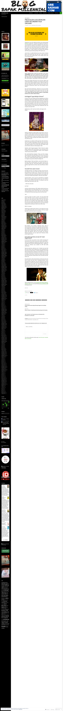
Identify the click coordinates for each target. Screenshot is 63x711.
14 (3, 404)
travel (3, 626)
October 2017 (3, 297)
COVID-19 (3, 594)
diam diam (3, 595)
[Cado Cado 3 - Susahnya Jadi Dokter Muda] (8, 510)
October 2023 (3, 217)
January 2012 (3, 379)
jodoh (7, 605)
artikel (6, 585)
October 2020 (3, 254)
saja (8, 623)
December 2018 (3, 280)
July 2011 (2, 386)
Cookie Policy (20, 709)
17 (6, 404)
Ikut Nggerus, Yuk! (4, 73)
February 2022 (3, 235)
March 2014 (3, 348)
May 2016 (2, 317)
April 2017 (2, 304)
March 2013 (3, 362)
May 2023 (2, 221)
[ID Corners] (5, 475)
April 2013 (2, 361)
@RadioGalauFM (4, 524)
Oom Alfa (3, 485)
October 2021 (3, 240)
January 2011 (3, 393)
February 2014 (3, 349)
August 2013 (3, 356)
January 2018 (3, 293)
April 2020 (2, 261)
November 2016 (3, 310)
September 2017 (3, 298)
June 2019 (2, 273)
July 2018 (2, 286)
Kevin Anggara (4, 499)
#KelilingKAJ (5, 584)
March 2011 (3, 391)
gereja (2, 599)
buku (2, 591)
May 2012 (2, 374)
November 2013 (3, 353)
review (2, 623)
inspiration (3, 602)
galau (7, 598)
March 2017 (3, 305)
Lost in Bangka (3, 611)
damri (7, 594)
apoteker (2, 585)
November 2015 (3, 324)
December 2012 (3, 366)
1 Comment (39, 25)
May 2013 (2, 360)
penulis (2, 619)
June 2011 (2, 387)
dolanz (7, 595)
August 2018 (3, 285)
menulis (6, 612)
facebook (2, 596)
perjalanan (6, 619)
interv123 (7, 602)
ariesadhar (34, 25)
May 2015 (2, 331)
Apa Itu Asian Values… (6, 422)
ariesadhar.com (4, 13)
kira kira (3, 610)
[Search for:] (5, 413)
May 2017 (2, 303)
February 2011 (3, 392)
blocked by (6, 551)
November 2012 (3, 367)
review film (6, 623)
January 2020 (3, 265)
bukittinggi (6, 590)
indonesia (5, 601)
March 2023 (3, 222)
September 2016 (3, 312)
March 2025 (3, 210)
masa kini (7, 611)
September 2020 (3, 255)
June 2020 (2, 259)
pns (2, 621)
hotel (2, 601)
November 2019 (3, 267)
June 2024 (2, 214)
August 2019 (3, 271)
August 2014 (3, 342)
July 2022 (2, 229)
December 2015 (3, 323)
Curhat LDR (3, 526)
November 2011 (3, 381)
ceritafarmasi (5, 591)
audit (8, 585)
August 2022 (3, 228)
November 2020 (3, 253)
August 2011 (3, 385)
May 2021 (2, 246)
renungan (6, 622)
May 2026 (2, 202)
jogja (2, 606)
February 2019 (3, 278)
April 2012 (2, 375)
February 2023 (3, 223)
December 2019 (3, 266)
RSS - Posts (2, 441)
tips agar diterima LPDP (44, 283)
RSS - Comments (3, 442)
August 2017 (3, 299)
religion (2, 622)
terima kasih (3, 624)
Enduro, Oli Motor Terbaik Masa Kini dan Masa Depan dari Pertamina (36, 310)
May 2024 (2, 215)
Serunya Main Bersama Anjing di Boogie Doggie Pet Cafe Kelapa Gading (35, 305)
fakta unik (5, 596)
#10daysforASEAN (4, 582)
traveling (6, 626)
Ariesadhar (3, 486)
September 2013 (3, 355)
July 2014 (2, 343)
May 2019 (2, 274)
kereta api (7, 609)
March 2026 (3, 203)
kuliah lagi (26, 43)
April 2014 (2, 347)
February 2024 (3, 216)
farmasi (2, 598)
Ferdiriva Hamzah (4, 512)
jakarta (5, 603)
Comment (44, 333)
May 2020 (2, 260)
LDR (6, 610)
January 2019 (3, 279)
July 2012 (2, 372)
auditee (2, 586)
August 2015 (3, 328)
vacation (3, 628)
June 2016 (2, 316)
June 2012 (2, 373)
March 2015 (3, 334)
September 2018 (3, 284)
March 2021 (3, 248)
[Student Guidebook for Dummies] (8, 497)
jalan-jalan (3, 605)
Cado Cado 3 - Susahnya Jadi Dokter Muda (4, 511)
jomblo (5, 606)
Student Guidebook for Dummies (4, 498)
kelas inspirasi (3, 609)
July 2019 (2, 272)
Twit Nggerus (3, 149)
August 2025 (3, 208)
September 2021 (3, 241)
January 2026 (3, 204)
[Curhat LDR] (8, 527)
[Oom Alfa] (8, 486)
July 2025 (2, 209)
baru (2, 590)
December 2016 (3, 309)
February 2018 (3, 292)
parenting (7, 615)
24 (6, 405)
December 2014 (3, 337)
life (7, 610)
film (4, 598)
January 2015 (3, 336)
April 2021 (2, 247)
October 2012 (3, 368)
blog (3, 590)
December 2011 (3, 380)
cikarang (3, 593)
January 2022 (3, 236)
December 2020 (3, 252)
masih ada (3, 612)
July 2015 (2, 329)
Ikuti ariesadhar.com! (5, 80)
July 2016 (2, 315)
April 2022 (2, 233)
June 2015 (2, 330)
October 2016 (3, 311)
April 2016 (2, 318)
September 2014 (3, 341)
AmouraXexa (3, 527)
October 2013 (3, 354)
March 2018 (3, 291)
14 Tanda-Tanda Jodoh (4, 189)
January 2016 (3, 322)
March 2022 (3, 234)
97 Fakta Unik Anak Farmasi (5, 188)
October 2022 (3, 227)
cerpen (8, 591)
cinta (7, 592)
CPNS (6, 594)
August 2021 (3, 242)
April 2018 (2, 290)
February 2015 (3, 335)
